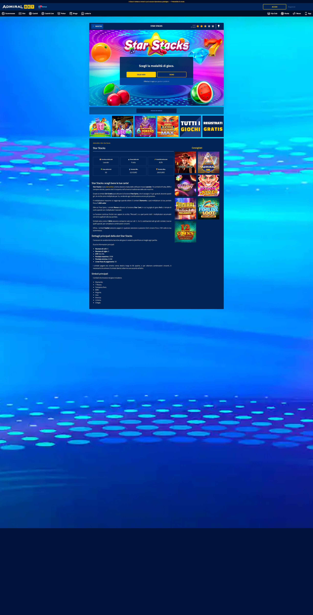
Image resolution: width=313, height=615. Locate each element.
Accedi (274, 7)
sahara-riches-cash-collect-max (167, 118)
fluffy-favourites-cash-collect (97, 118)
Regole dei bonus (156, 111)
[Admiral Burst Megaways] (185, 208)
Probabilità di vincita (177, 1)
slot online (110, 186)
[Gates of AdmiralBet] (208, 162)
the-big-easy (116, 117)
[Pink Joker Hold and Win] (208, 185)
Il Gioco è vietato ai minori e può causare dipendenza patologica (149, 1)
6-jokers (138, 117)
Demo (171, 74)
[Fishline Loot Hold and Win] (208, 208)
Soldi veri (141, 74)
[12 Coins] (185, 232)
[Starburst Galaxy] (185, 185)
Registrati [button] (291, 7)
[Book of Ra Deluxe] (185, 162)
